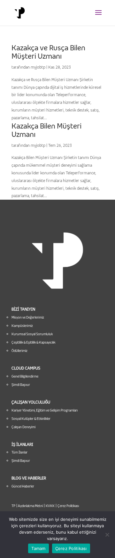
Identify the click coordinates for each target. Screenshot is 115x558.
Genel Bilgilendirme (25, 376)
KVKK (50, 506)
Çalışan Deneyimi (23, 427)
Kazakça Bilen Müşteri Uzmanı (46, 130)
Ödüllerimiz (19, 350)
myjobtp (38, 67)
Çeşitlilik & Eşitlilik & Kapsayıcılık (33, 342)
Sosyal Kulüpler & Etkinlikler (31, 418)
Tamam (38, 548)
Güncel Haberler (23, 486)
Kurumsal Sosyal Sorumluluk (32, 334)
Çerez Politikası (68, 506)
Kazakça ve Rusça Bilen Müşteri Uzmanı (48, 52)
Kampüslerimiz (22, 325)
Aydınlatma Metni (30, 506)
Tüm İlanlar (19, 452)
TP (13, 506)
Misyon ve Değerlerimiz (28, 317)
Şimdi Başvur (21, 384)
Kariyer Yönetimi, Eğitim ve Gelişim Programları (45, 410)
